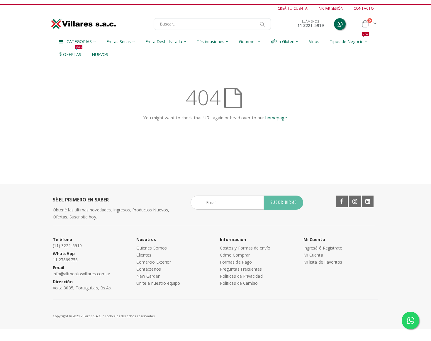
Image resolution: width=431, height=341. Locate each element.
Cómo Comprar (235, 255)
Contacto (364, 8)
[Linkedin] (368, 201)
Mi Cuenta (313, 255)
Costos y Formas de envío (245, 248)
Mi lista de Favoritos (322, 262)
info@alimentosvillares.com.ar (81, 273)
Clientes (144, 255)
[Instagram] (355, 201)
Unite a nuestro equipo (158, 283)
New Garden (148, 276)
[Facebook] (342, 201)
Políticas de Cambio (239, 283)
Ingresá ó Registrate (322, 248)
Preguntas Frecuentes (241, 269)
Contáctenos (148, 269)
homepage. (276, 118)
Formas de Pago (236, 262)
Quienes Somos (151, 248)
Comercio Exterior (153, 262)
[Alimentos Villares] (83, 24)
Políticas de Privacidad (241, 276)
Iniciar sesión (330, 8)
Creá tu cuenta (293, 8)
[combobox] (212, 24)
